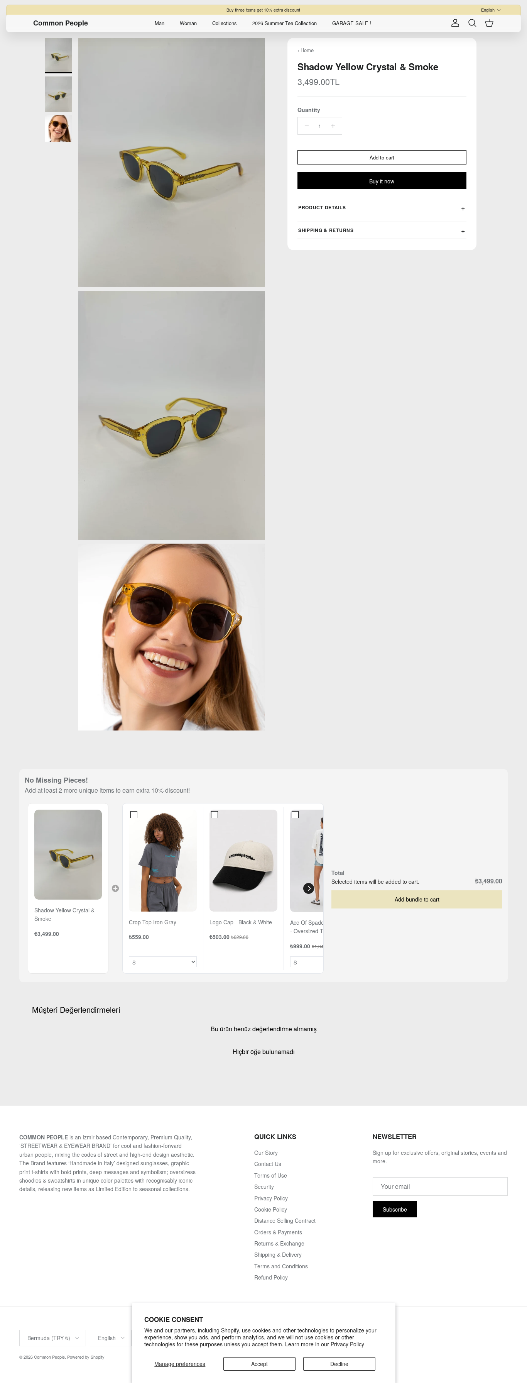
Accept (259, 1364)
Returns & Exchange (279, 1243)
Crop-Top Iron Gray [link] (152, 922)
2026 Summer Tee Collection (284, 23)
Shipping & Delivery (278, 1254)
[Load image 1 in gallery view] (171, 162)
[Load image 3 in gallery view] (171, 637)
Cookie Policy (270, 1209)
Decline (339, 1364)
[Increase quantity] (335, 125)
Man (159, 23)
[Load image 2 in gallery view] (171, 415)
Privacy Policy (347, 1344)
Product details (322, 207)
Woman (188, 23)
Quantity (308, 110)
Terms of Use (270, 1175)
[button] (308, 888)
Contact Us (267, 1164)
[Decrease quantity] (304, 125)
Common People (49, 1357)
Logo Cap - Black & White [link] (240, 922)
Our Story (266, 1152)
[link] (68, 855)
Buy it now (381, 181)
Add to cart (382, 157)
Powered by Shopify (86, 1357)
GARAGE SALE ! (352, 23)
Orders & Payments (278, 1232)
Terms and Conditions (281, 1266)
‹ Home (305, 50)
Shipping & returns (326, 230)
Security (264, 1186)
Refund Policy (271, 1277)
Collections (224, 23)
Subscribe (395, 1209)
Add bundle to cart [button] (417, 899)
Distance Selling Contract (285, 1220)
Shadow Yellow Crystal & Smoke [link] (64, 914)
